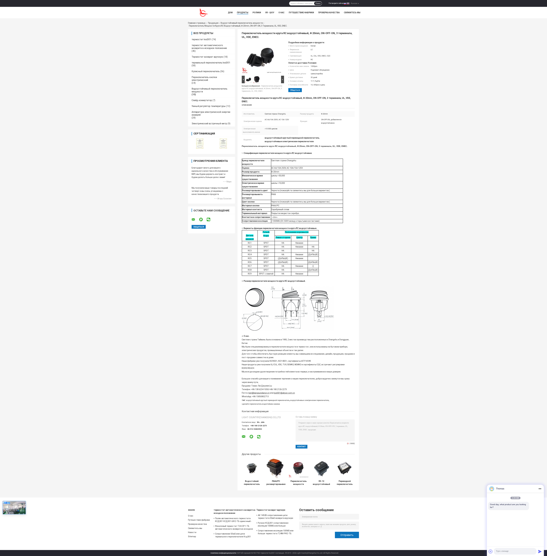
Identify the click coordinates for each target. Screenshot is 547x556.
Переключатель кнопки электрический (204, 78)
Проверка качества (329, 12)
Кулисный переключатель (206, 71)
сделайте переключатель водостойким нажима (261, 404)
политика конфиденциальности (223, 553)
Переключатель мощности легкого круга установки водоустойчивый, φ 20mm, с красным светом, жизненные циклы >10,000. (298, 482)
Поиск (318, 3)
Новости (192, 532)
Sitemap (192, 536)
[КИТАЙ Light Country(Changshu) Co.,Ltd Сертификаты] (200, 143)
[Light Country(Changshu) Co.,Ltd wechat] (210, 219)
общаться (295, 90)
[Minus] (540, 488)
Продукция (213, 23)
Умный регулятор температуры (209, 106)
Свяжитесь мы (352, 12)
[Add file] (491, 551)
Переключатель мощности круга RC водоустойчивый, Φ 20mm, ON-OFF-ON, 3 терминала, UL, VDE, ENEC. (262, 88)
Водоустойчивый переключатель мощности (242, 23)
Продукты (242, 12)
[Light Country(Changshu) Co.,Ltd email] (195, 219)
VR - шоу (269, 12)
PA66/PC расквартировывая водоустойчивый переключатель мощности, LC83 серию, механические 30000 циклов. (275, 482)
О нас (281, 12)
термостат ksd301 (201, 39)
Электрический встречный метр (209, 123)
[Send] (540, 551)
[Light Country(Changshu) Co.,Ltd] (203, 12)
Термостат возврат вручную (207, 56)
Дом (230, 12)
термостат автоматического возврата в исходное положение (209, 46)
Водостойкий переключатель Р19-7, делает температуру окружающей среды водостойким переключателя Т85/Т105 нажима (252, 482)
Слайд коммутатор (202, 100)
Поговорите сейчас (336, 3)
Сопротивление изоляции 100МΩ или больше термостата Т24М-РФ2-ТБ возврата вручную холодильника (275, 532)
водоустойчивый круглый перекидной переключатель (267, 400)
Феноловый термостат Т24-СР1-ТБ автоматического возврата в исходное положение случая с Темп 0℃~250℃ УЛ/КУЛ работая (234, 528)
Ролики (257, 12)
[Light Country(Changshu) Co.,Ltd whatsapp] (202, 219)
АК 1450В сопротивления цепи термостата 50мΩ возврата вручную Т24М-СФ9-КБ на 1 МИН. (275, 517)
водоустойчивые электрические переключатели (309, 400)
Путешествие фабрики (301, 12)
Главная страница (196, 23)
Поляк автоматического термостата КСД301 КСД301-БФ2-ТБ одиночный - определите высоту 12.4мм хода (233, 520)
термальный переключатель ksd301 (211, 62)
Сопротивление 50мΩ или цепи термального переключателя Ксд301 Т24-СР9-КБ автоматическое (233, 536)
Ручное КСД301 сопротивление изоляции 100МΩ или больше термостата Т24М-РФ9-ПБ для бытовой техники (273, 525)
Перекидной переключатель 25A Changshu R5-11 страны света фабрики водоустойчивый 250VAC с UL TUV (344, 482)
